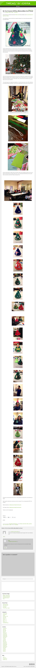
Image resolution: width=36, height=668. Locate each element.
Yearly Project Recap (5, 622)
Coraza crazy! (5, 606)
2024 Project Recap (5, 605)
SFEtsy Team (17, 14)
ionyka (12, 12)
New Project (4, 617)
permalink (16, 524)
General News (11, 523)
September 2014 (5, 636)
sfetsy (27, 523)
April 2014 (4, 640)
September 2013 (5, 646)
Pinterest (30, 664)
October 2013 (4, 645)
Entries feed (4, 657)
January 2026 (4, 628)
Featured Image (5, 613)
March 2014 (4, 641)
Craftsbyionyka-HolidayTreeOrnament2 (15, 507)
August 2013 (4, 647)
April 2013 (4, 651)
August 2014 (4, 637)
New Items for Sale (5, 616)
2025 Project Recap (5, 604)
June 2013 (4, 649)
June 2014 (4, 639)
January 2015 (4, 633)
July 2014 (4, 638)
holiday (21, 523)
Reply (4, 536)
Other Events (15, 523)
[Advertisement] (18, 178)
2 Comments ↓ (16, 12)
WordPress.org (5, 659)
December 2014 (5, 634)
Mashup (4, 615)
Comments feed (5, 658)
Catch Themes (33, 666)
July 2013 (4, 648)
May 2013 (4, 650)
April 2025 (4, 629)
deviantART (32, 664)
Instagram (34, 664)
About (4, 598)
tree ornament (6, 524)
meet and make (24, 523)
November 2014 (5, 635)
